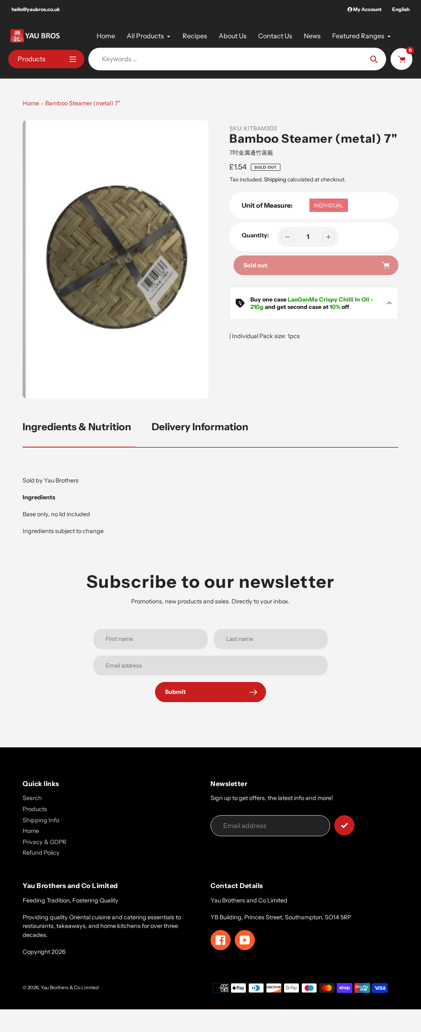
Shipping (275, 179)
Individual (329, 205)
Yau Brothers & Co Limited (70, 987)
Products (35, 809)
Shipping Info (41, 820)
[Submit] (344, 825)
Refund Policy (41, 852)
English (400, 9)
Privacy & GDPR (44, 842)
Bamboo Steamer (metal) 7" (82, 103)
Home (31, 103)
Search (32, 798)
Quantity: (255, 235)
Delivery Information (200, 427)
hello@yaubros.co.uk (36, 9)
